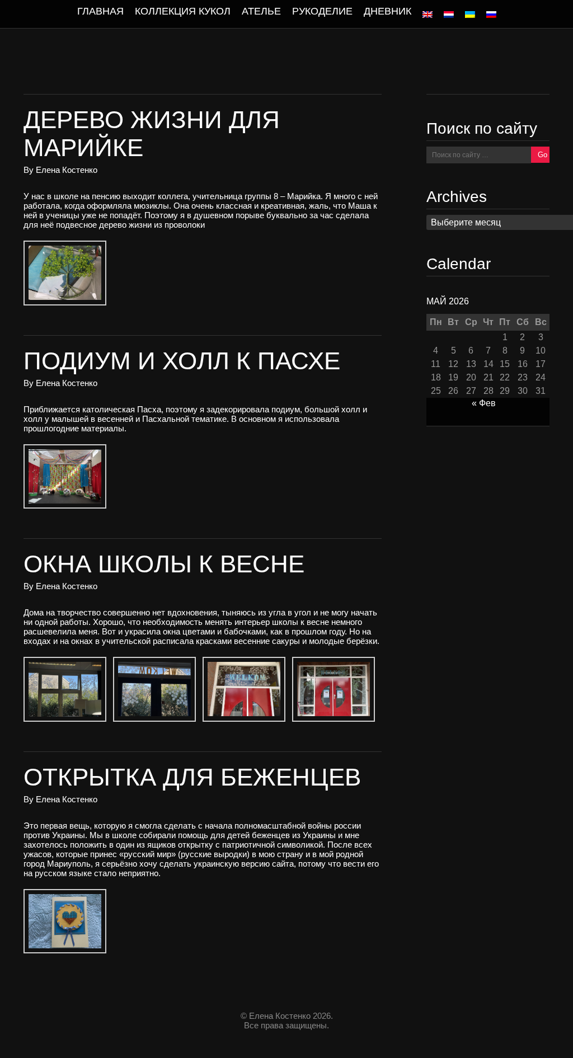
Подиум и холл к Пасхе (182, 360)
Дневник (387, 11)
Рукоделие (322, 11)
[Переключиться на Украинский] (470, 14)
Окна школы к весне (164, 563)
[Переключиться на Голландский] (448, 14)
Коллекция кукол (183, 11)
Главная (100, 11)
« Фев (484, 403)
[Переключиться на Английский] (427, 14)
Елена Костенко (66, 170)
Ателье (261, 11)
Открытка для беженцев (192, 777)
